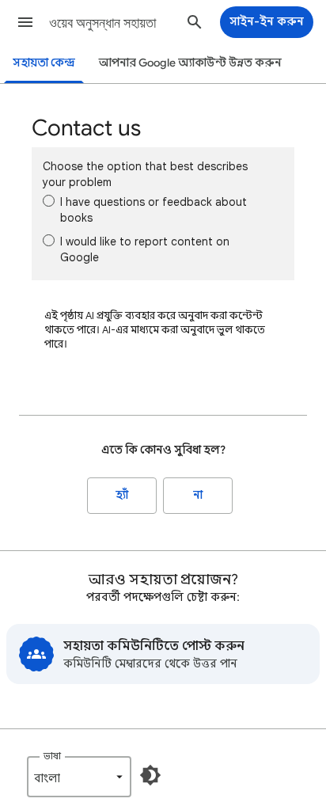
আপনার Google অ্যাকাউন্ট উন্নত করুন (190, 63)
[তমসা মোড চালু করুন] (150, 775)
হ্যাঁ (122, 495)
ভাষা (52, 756)
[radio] (49, 201)
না (198, 495)
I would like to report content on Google (144, 249)
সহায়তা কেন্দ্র (44, 63)
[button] (25, 22)
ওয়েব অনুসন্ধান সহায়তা (102, 23)
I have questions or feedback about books (153, 210)
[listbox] (79, 776)
